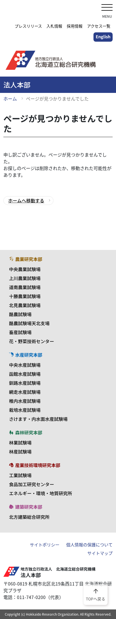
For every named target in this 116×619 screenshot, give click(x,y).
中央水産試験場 (25, 364)
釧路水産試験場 (25, 382)
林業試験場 (20, 442)
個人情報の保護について (89, 545)
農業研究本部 (28, 259)
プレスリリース (28, 26)
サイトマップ (100, 553)
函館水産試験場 (25, 373)
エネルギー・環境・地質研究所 (40, 493)
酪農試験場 (20, 314)
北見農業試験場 (25, 305)
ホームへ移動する (26, 200)
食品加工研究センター (31, 484)
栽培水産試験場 (25, 409)
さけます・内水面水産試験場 (38, 418)
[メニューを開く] (107, 8)
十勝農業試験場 (25, 296)
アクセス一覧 (98, 26)
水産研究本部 (28, 354)
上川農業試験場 (25, 278)
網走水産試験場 (25, 391)
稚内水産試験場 (25, 400)
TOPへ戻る (95, 594)
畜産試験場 (20, 332)
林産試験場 (20, 451)
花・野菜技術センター (31, 341)
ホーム (10, 98)
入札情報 (54, 26)
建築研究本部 (28, 506)
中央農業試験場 (25, 269)
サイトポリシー (44, 545)
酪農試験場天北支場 (29, 323)
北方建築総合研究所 (29, 516)
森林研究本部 (28, 432)
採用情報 (74, 26)
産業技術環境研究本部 (37, 465)
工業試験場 (20, 475)
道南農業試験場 (25, 287)
